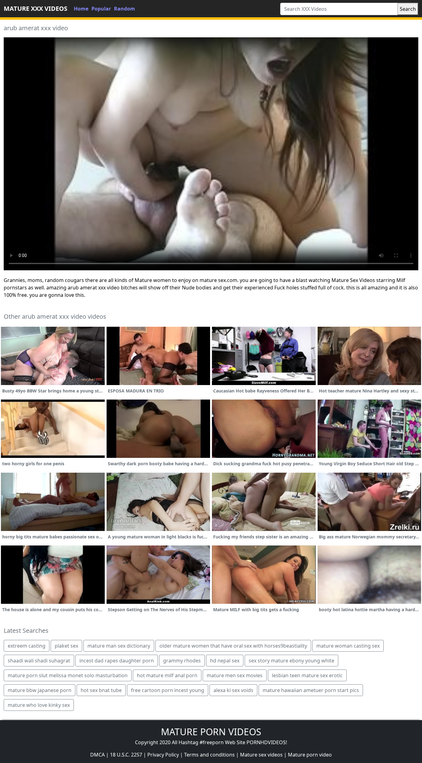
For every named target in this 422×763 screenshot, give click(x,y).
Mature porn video (310, 754)
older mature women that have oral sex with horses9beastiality (233, 645)
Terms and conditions (209, 754)
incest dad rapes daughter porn (116, 660)
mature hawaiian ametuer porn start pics (311, 690)
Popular (101, 8)
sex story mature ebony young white (291, 660)
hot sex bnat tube (101, 690)
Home (81, 8)
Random (124, 8)
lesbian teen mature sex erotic (307, 675)
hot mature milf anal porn (167, 675)
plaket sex (66, 645)
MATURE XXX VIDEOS (35, 8)
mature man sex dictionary (118, 645)
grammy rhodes (182, 660)
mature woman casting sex (348, 645)
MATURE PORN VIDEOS (211, 731)
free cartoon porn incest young (167, 690)
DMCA (97, 754)
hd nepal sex (224, 660)
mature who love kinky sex (39, 705)
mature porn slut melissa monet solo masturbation (68, 675)
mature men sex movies (235, 675)
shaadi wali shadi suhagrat (39, 660)
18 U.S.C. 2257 (126, 754)
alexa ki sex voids (233, 690)
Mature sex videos (261, 754)
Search (408, 9)
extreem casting (26, 645)
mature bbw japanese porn (39, 690)
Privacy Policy (163, 754)
